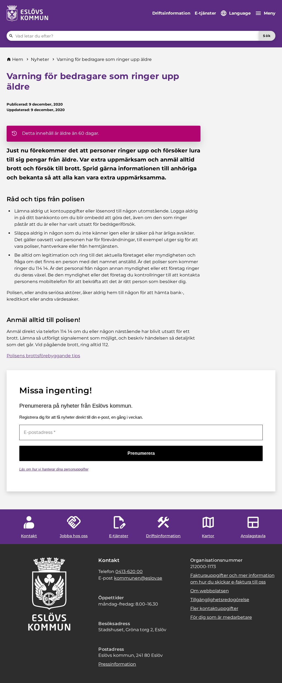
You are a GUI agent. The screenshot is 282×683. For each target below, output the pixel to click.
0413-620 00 (129, 571)
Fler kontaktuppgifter (214, 608)
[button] (11, 672)
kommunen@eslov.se (138, 578)
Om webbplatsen (209, 590)
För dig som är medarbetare (221, 617)
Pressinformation (117, 664)
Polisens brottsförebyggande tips (43, 355)
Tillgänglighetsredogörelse (219, 599)
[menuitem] (171, 13)
